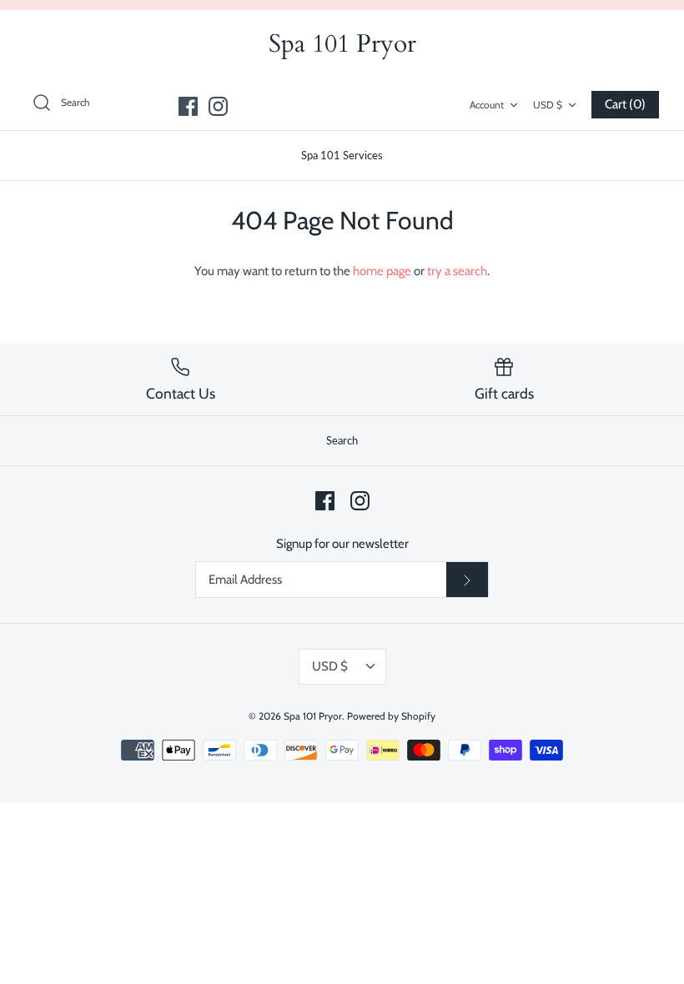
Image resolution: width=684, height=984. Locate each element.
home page (382, 271)
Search (342, 440)
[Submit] (467, 579)
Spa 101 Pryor (313, 716)
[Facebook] (188, 106)
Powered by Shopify (391, 716)
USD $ (547, 104)
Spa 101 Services (342, 155)
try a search (457, 271)
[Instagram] (218, 106)
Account (487, 104)
